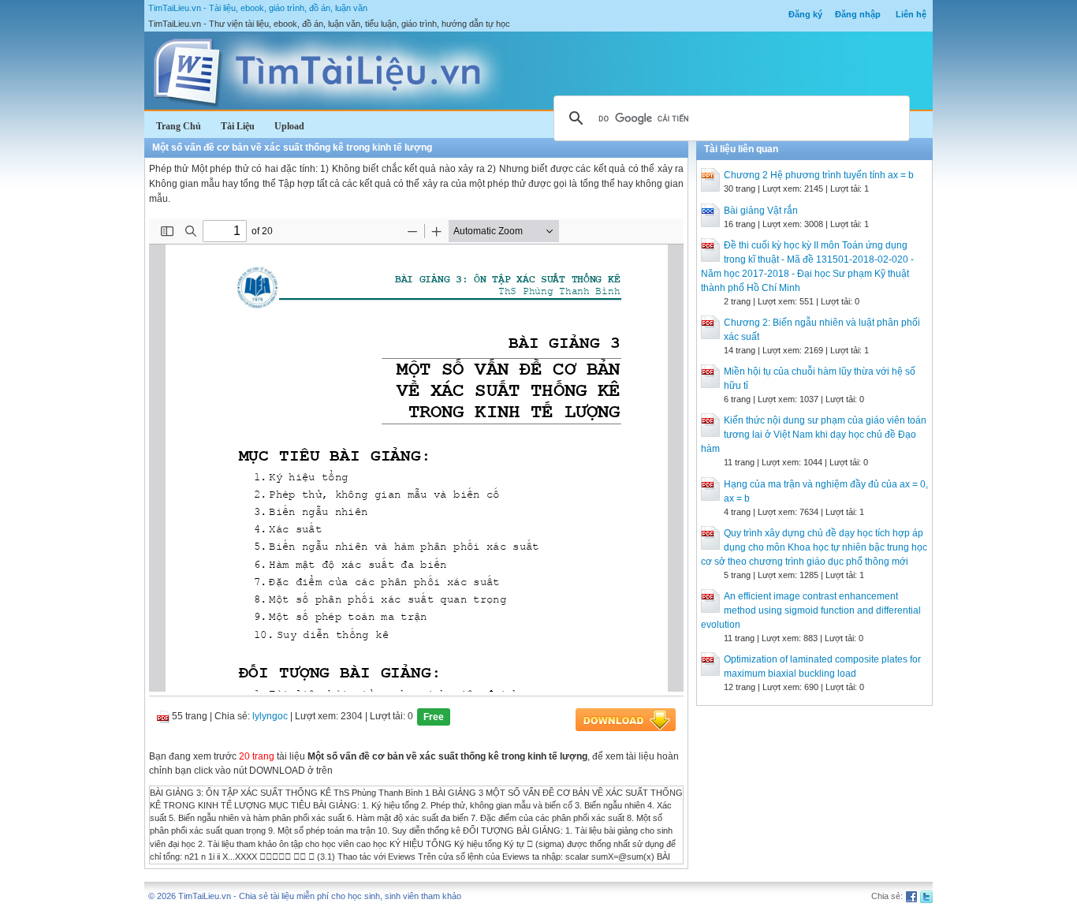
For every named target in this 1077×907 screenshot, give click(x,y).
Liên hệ (911, 14)
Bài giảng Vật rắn (761, 210)
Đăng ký (805, 14)
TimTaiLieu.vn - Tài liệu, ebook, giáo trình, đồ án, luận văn (257, 8)
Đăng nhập (858, 14)
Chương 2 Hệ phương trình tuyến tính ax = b (819, 175)
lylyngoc (270, 716)
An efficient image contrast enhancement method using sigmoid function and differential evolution (811, 610)
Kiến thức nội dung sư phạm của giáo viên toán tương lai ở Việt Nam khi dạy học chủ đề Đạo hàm (813, 434)
